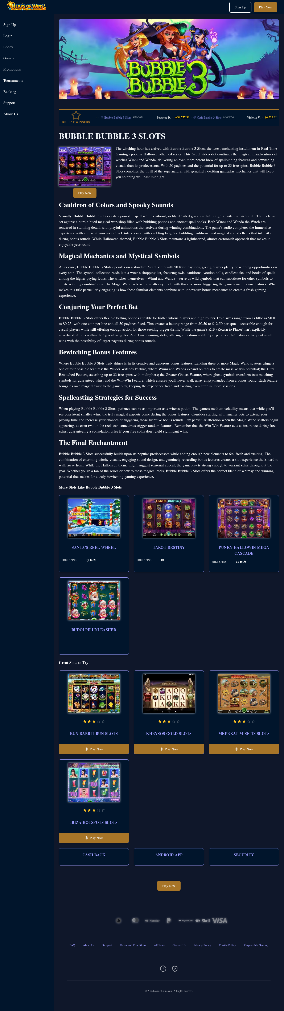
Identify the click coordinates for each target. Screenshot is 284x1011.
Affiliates (159, 945)
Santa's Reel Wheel (94, 547)
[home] (28, 11)
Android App (169, 854)
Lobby (8, 46)
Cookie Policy (227, 945)
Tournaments (13, 80)
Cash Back (93, 854)
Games (8, 57)
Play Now (265, 7)
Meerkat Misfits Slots (243, 733)
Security (244, 854)
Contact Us (179, 945)
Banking (9, 91)
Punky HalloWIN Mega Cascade (244, 550)
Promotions (12, 69)
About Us (10, 113)
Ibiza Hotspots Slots (94, 822)
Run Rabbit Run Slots (94, 733)
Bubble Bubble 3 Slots (100, 117)
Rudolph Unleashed (93, 629)
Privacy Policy (202, 945)
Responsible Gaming (256, 945)
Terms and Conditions (133, 945)
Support (9, 102)
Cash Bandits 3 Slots (192, 117)
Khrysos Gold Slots (169, 733)
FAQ (72, 945)
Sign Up (240, 7)
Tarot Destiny (169, 547)
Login (7, 35)
